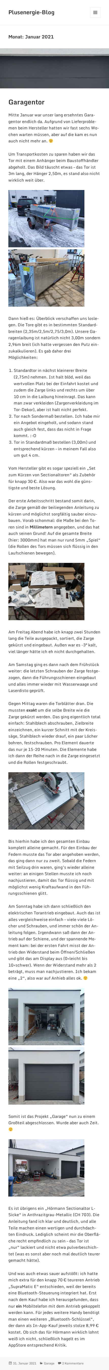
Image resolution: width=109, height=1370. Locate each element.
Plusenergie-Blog (31, 12)
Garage (49, 1363)
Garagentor (26, 102)
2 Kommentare (73, 1363)
